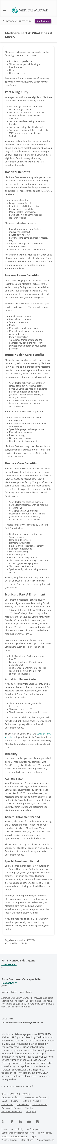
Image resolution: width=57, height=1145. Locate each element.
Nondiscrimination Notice (14, 1136)
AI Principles (33, 1129)
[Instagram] (37, 1121)
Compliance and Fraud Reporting (17, 1132)
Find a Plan (43, 21)
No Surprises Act (45, 1139)
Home (4, 1129)
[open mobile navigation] (3, 10)
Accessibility (17, 1129)
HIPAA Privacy (45, 1132)
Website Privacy (9, 1139)
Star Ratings (27, 1139)
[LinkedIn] (20, 1121)
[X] (3, 1121)
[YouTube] (29, 1121)
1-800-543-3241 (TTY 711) (18, 21)
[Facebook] (11, 1121)
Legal (33, 1136)
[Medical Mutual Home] (30, 10)
